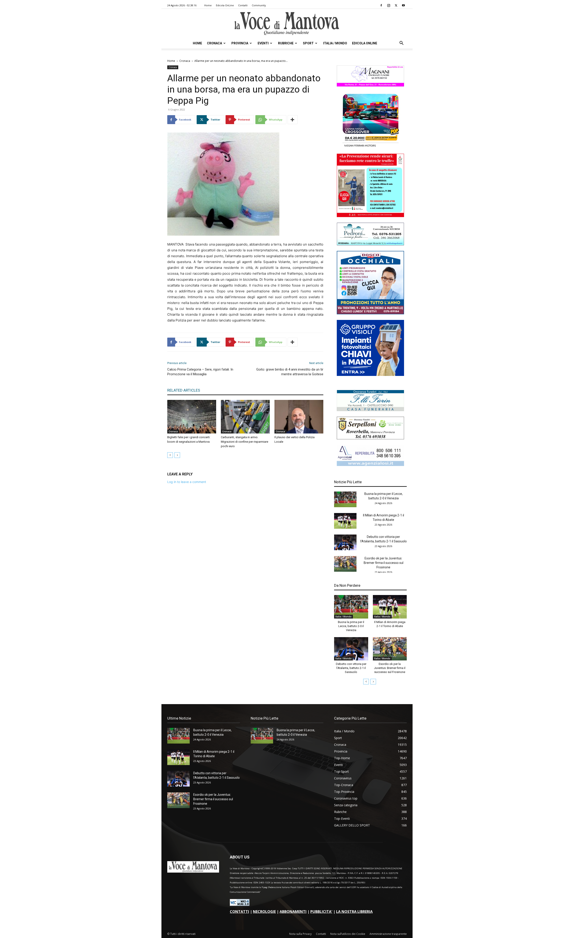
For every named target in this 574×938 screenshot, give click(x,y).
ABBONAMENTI (293, 911)
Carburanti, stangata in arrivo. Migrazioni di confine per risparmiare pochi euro (244, 442)
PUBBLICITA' (321, 911)
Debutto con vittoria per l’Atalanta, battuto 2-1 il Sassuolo (351, 668)
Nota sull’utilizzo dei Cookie (347, 934)
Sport (308, 43)
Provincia (239, 43)
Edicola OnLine (225, 5)
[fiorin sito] (370, 410)
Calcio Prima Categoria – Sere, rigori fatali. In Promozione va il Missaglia (200, 371)
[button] (401, 43)
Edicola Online (364, 43)
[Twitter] (396, 5)
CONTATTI (239, 911)
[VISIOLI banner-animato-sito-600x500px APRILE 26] (370, 375)
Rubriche (286, 43)
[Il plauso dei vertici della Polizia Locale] (298, 416)
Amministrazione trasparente (388, 934)
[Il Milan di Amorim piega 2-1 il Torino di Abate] (345, 521)
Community (259, 5)
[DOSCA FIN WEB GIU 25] (370, 313)
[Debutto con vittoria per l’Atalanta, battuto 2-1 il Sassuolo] (345, 542)
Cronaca (214, 43)
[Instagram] (388, 5)
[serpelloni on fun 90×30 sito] (370, 438)
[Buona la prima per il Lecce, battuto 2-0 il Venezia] (345, 499)
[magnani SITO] (370, 85)
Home (208, 5)
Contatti (243, 5)
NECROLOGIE (264, 911)
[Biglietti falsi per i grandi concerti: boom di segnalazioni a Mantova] (191, 416)
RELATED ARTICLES (183, 390)
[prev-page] (170, 455)
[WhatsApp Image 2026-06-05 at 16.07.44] (370, 147)
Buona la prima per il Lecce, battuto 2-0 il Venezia (351, 626)
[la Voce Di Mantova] (287, 23)
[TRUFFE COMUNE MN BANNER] (370, 216)
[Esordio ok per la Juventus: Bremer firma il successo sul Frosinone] (345, 564)
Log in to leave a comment (186, 482)
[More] (293, 119)
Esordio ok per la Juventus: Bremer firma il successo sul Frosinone (383, 562)
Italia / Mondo (335, 43)
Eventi (263, 43)
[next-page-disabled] (177, 455)
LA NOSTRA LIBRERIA (354, 911)
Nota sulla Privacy (300, 934)
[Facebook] (381, 5)
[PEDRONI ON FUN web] (370, 244)
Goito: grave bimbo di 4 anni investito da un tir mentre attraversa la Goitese (289, 371)
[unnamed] (370, 465)
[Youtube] (403, 5)
